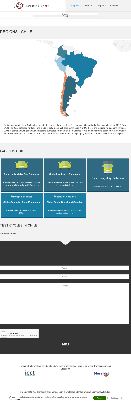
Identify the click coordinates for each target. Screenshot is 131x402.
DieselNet (65, 369)
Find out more (14, 399)
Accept (99, 398)
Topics (101, 6)
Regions (75, 6)
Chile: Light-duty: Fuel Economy (21, 174)
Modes (88, 6)
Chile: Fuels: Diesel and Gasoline (65, 202)
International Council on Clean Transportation (86, 366)
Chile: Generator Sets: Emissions (21, 202)
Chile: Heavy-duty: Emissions (108, 178)
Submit (65, 344)
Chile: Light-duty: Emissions (64, 174)
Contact (114, 6)
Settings (114, 398)
